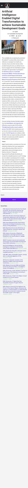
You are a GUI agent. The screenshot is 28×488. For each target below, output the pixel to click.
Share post (16, 38)
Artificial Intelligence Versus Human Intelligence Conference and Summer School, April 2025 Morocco (13, 247)
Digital (16, 31)
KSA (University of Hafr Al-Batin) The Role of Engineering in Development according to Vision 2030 (15, 272)
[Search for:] (14, 195)
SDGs (5, 135)
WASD (12, 36)
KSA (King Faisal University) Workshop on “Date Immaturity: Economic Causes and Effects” (14, 229)
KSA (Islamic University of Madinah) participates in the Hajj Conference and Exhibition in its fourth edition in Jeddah (14, 235)
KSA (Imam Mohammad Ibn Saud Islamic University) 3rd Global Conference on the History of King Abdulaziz (14, 224)
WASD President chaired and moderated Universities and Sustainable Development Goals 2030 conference (14, 241)
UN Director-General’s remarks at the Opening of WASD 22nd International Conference (13, 261)
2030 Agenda (11, 133)
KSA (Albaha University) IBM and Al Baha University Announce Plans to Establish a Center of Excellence (14, 267)
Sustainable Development (16, 33)
